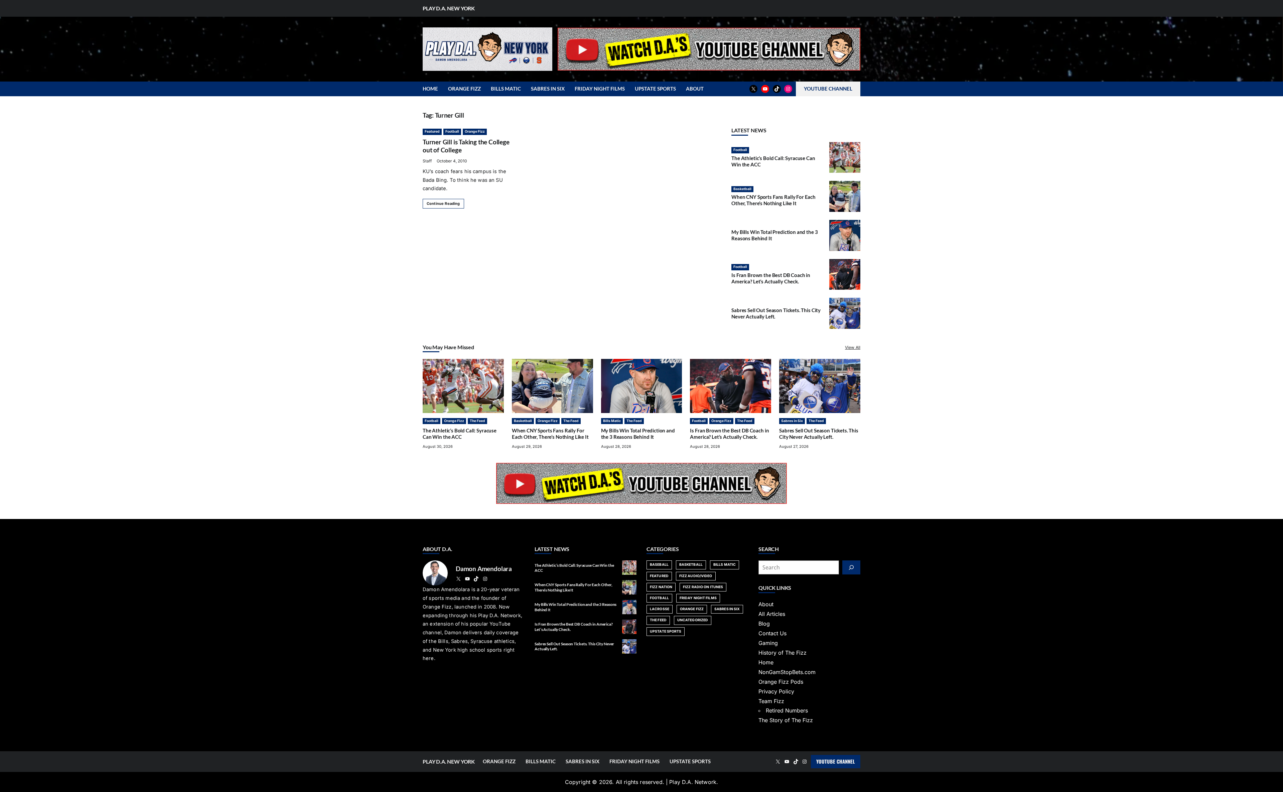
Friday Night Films (698, 598)
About (765, 604)
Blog (764, 623)
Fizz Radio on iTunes (703, 587)
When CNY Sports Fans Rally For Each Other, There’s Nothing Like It (773, 200)
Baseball (659, 564)
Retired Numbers (787, 710)
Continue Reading (443, 203)
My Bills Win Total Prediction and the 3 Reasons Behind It (638, 433)
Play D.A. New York (449, 8)
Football (452, 131)
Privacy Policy (776, 691)
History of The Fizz (782, 652)
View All (852, 347)
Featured (432, 131)
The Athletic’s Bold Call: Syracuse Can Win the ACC (459, 433)
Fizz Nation (661, 587)
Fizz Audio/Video (695, 576)
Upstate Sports (665, 631)
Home (765, 662)
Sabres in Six (792, 421)
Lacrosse (659, 609)
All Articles (771, 614)
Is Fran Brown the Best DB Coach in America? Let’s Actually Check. (770, 278)
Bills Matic (612, 421)
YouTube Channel (835, 761)
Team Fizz (771, 701)
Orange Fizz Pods (780, 681)
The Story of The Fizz (785, 720)
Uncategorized (692, 620)
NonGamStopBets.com (787, 672)
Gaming (768, 643)
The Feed (477, 421)
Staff (427, 160)
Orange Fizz (475, 131)
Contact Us (772, 633)
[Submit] (851, 567)
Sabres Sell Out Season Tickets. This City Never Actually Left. (818, 433)
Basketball (742, 189)
